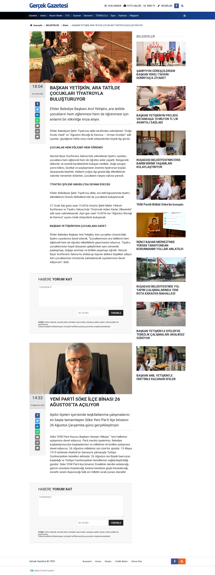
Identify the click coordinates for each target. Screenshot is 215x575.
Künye (98, 561)
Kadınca (123, 15)
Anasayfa (87, 561)
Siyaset (77, 15)
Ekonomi (88, 15)
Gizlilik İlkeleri (121, 561)
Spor (113, 15)
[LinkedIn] (37, 115)
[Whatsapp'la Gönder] (37, 120)
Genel (43, 15)
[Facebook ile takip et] (176, 6)
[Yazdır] (37, 131)
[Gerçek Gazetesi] (48, 5)
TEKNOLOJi (102, 15)
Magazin (134, 15)
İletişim (108, 561)
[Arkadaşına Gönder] (37, 125)
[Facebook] (37, 104)
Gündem (33, 15)
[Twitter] (37, 109)
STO (67, 15)
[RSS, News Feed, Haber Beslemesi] (182, 561)
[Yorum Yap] (37, 136)
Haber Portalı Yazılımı (44, 570)
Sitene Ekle (136, 561)
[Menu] (184, 16)
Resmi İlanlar (55, 15)
